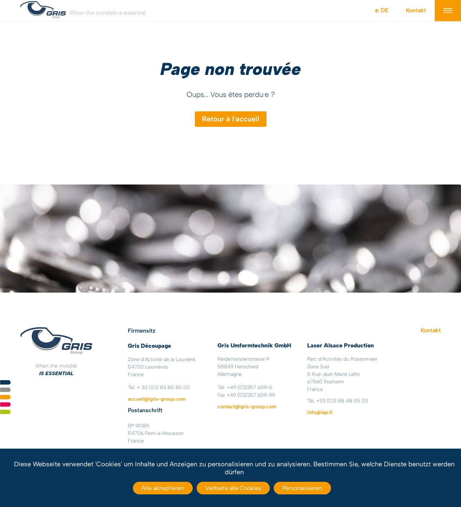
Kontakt (416, 10)
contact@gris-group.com (247, 407)
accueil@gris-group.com (156, 399)
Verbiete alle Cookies (233, 488)
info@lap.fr (320, 412)
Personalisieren (302, 488)
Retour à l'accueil (230, 119)
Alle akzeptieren (163, 488)
